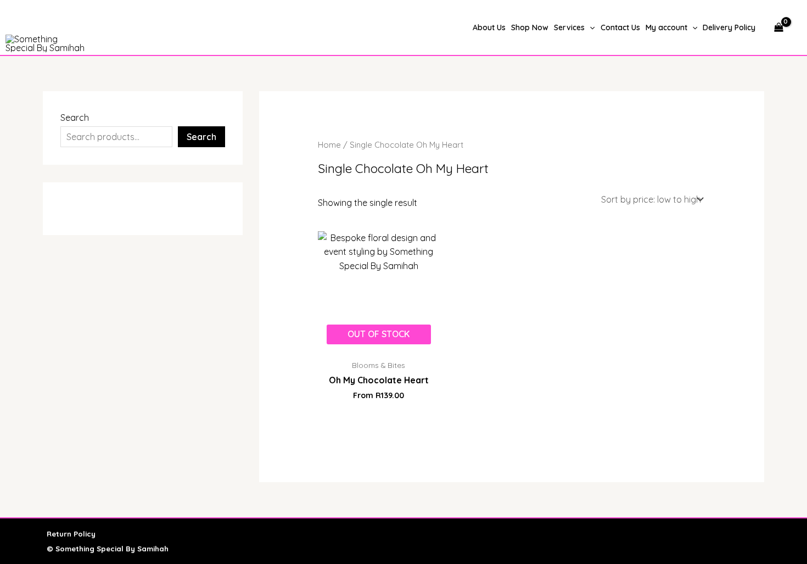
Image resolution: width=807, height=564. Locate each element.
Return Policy (71, 533)
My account (666, 27)
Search (74, 117)
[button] (590, 27)
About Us (489, 27)
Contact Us (620, 27)
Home (329, 144)
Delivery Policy (729, 27)
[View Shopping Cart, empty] (778, 27)
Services (569, 27)
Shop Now (529, 27)
